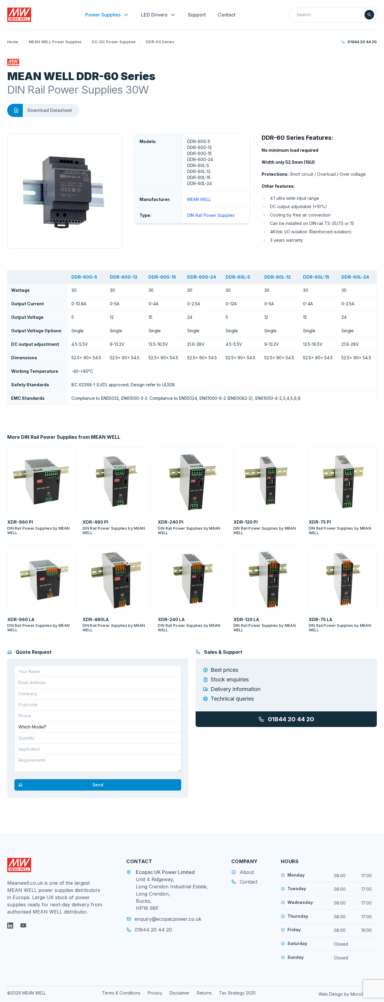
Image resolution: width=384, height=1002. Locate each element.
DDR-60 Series (160, 42)
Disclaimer (180, 992)
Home (12, 42)
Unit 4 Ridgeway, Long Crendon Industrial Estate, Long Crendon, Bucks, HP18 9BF (172, 893)
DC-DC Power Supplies (114, 42)
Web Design (331, 994)
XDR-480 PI (95, 522)
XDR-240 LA (171, 619)
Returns (204, 992)
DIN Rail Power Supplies (211, 215)
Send (97, 784)
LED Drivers (154, 15)
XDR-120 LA (246, 619)
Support (197, 15)
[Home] (19, 14)
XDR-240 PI (170, 522)
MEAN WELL (199, 199)
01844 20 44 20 (362, 42)
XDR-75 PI (320, 522)
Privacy (155, 992)
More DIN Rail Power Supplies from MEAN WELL (63, 437)
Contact (227, 15)
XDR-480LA (95, 619)
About (247, 872)
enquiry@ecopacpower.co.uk (168, 919)
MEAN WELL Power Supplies (55, 42)
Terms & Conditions (121, 992)
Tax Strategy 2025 (237, 992)
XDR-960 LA (20, 619)
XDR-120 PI (245, 522)
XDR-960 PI (20, 522)
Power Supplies (103, 15)
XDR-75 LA (320, 619)
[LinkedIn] (10, 926)
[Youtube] (23, 926)
